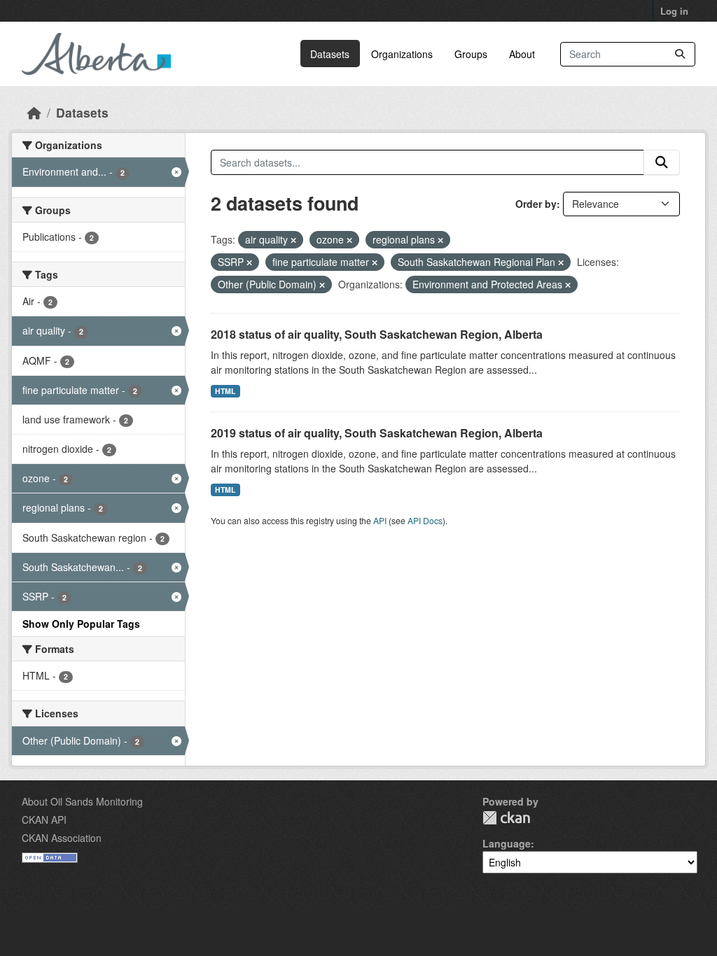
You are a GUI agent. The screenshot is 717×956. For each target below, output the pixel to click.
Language (506, 843)
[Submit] (680, 54)
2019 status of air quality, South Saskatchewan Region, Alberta (377, 433)
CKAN (506, 817)
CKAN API (44, 820)
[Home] (34, 112)
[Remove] (293, 240)
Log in (674, 10)
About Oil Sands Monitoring (82, 801)
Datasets (329, 54)
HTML (225, 391)
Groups (470, 54)
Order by (536, 204)
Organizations (402, 54)
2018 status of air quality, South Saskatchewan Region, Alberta (377, 334)
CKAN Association (62, 838)
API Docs (425, 520)
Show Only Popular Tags (81, 624)
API (380, 520)
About (522, 54)
